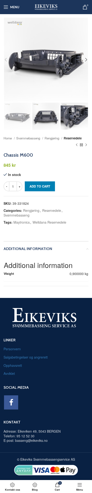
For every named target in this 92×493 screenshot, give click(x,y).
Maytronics (21, 222)
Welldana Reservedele (49, 222)
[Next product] (86, 145)
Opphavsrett (13, 365)
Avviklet (9, 373)
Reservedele (73, 138)
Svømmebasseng (28, 138)
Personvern (12, 349)
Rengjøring (52, 138)
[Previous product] (76, 145)
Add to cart (39, 186)
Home (8, 138)
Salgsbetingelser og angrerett (26, 357)
